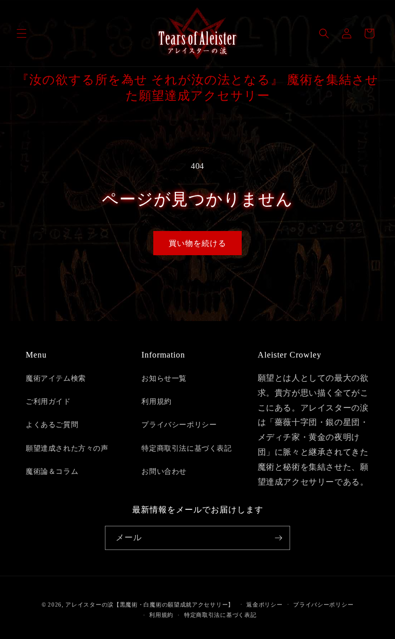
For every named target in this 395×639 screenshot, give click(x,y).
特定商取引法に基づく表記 (186, 448)
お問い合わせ (164, 471)
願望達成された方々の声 (67, 448)
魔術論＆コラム (52, 471)
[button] (21, 33)
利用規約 (156, 401)
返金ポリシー (264, 604)
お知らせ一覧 (164, 378)
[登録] (278, 538)
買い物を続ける (197, 243)
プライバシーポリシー (179, 425)
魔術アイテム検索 (56, 378)
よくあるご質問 (52, 425)
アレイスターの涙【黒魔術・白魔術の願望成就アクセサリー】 (149, 604)
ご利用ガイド (48, 401)
